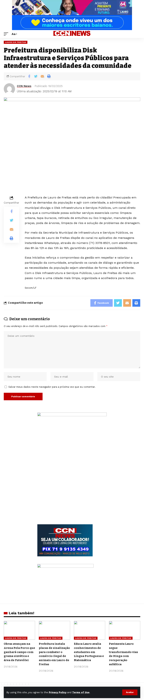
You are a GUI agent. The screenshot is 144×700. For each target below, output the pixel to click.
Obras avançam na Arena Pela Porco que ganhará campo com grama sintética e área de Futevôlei (19, 652)
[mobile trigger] (7, 33)
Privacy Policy (57, 692)
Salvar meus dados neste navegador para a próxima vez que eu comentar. (51, 386)
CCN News (24, 86)
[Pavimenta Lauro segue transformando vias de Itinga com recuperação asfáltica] (124, 630)
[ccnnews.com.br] (72, 34)
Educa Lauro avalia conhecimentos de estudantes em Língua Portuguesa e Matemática (89, 652)
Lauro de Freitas (15, 42)
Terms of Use (80, 692)
